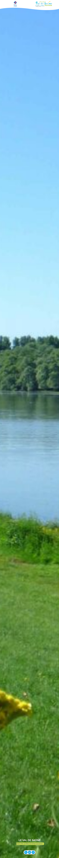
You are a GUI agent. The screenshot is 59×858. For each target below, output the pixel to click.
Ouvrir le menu (29, 852)
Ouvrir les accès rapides (33, 852)
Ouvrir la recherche (25, 852)
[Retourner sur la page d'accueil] (29, 3)
